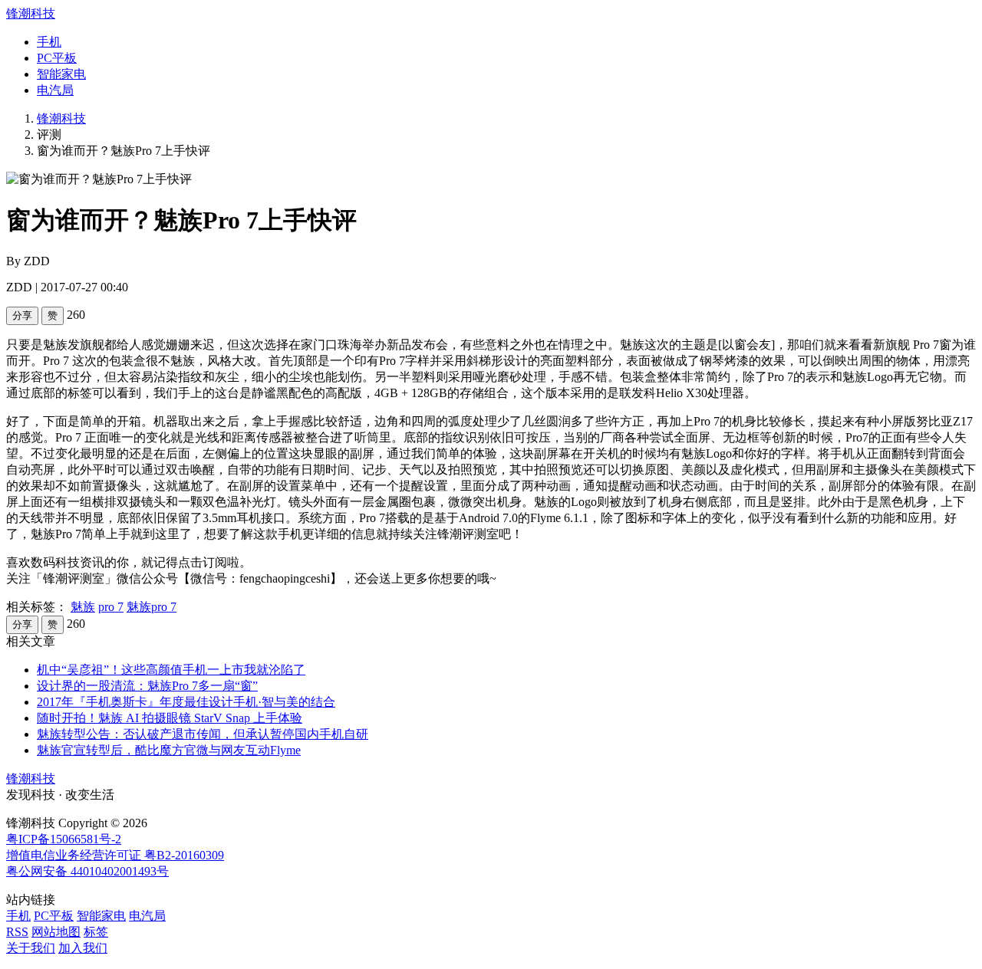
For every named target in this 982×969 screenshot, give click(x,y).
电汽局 (55, 90)
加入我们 (82, 947)
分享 (22, 315)
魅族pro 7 (151, 606)
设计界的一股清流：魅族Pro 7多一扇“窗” (147, 685)
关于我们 (30, 947)
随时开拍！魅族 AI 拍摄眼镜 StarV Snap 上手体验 (169, 717)
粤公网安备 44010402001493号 (87, 871)
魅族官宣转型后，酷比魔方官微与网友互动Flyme (169, 750)
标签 (96, 931)
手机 (49, 41)
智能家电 (61, 73)
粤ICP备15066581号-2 (63, 839)
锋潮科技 (30, 13)
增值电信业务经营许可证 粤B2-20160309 (115, 855)
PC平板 (57, 57)
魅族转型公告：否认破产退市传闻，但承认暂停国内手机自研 (202, 734)
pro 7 (111, 606)
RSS (17, 931)
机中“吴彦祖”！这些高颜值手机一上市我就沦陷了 (171, 669)
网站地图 (56, 931)
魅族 (83, 606)
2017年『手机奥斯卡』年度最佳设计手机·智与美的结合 (186, 701)
